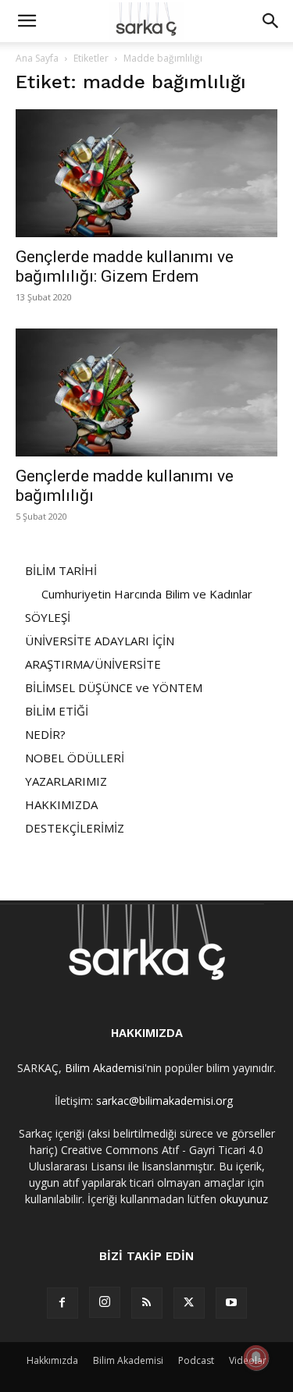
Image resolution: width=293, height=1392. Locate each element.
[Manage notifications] (256, 1357)
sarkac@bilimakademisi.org (164, 1100)
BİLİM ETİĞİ (56, 711)
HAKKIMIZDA (61, 804)
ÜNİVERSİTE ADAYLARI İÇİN (99, 640)
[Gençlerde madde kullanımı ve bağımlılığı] (146, 392)
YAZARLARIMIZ (66, 781)
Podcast (196, 1360)
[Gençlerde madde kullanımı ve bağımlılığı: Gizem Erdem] (146, 173)
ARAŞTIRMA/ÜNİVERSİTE (93, 664)
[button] (27, 21)
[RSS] (147, 1303)
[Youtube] (231, 1303)
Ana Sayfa (37, 58)
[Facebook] (62, 1303)
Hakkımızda (52, 1360)
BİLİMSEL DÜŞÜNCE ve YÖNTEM (113, 687)
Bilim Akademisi (105, 1067)
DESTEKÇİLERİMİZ (74, 828)
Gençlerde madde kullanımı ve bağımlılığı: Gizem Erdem (125, 266)
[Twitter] (189, 1303)
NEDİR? (45, 734)
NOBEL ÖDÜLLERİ (74, 757)
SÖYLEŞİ (47, 617)
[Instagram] (104, 1302)
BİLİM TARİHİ (61, 570)
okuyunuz (244, 1198)
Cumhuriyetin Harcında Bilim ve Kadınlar (146, 594)
